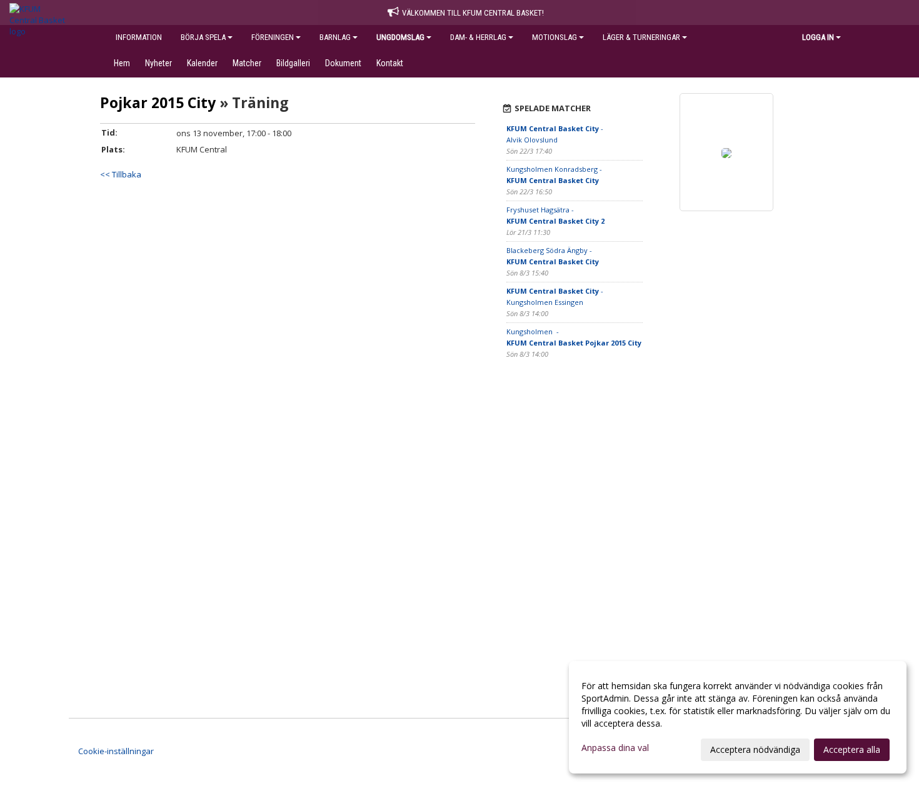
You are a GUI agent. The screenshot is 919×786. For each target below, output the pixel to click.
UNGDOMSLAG (400, 37)
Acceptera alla (851, 749)
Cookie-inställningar (116, 751)
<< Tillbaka (120, 174)
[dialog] (737, 717)
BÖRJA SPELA (203, 37)
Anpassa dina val (615, 748)
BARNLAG (335, 37)
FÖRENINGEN (272, 37)
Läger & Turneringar (641, 37)
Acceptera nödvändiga (755, 749)
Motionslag (554, 37)
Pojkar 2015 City (158, 102)
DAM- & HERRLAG (478, 37)
